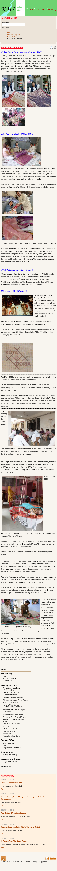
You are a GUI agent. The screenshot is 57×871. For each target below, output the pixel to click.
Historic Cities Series (11, 705)
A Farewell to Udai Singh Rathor (14, 841)
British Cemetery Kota (11, 688)
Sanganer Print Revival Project (14, 717)
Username (6, 22)
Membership (7, 752)
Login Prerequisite (10, 762)
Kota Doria (11, 36)
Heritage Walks (9, 731)
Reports (6, 745)
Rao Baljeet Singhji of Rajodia (13, 813)
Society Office (7, 740)
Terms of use (6, 862)
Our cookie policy (30, 862)
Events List (8, 680)
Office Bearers (8, 743)
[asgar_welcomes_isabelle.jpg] (17, 202)
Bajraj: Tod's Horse (10, 702)
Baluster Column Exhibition (13, 698)
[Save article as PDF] (54, 47)
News (5, 676)
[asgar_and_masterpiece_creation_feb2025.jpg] (39, 91)
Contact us (6, 766)
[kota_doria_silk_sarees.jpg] (17, 228)
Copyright (43, 862)
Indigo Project (8, 734)
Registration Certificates (12, 748)
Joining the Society (10, 755)
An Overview (9, 690)
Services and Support (11, 759)
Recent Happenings (11, 692)
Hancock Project (10, 695)
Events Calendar (9, 679)
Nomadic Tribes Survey (12, 736)
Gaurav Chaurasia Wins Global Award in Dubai (20, 827)
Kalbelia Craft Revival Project (14, 710)
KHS (8, 33)
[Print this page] (51, 47)
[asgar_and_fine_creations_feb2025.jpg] (13, 91)
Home (3, 669)
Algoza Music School (12, 723)
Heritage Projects (13, 35)
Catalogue (8, 712)
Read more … (6, 789)
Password (5, 27)
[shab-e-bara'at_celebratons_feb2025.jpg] (13, 117)
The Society (6, 673)
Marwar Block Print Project (13, 715)
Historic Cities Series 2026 (14, 707)
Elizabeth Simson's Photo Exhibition (16, 700)
